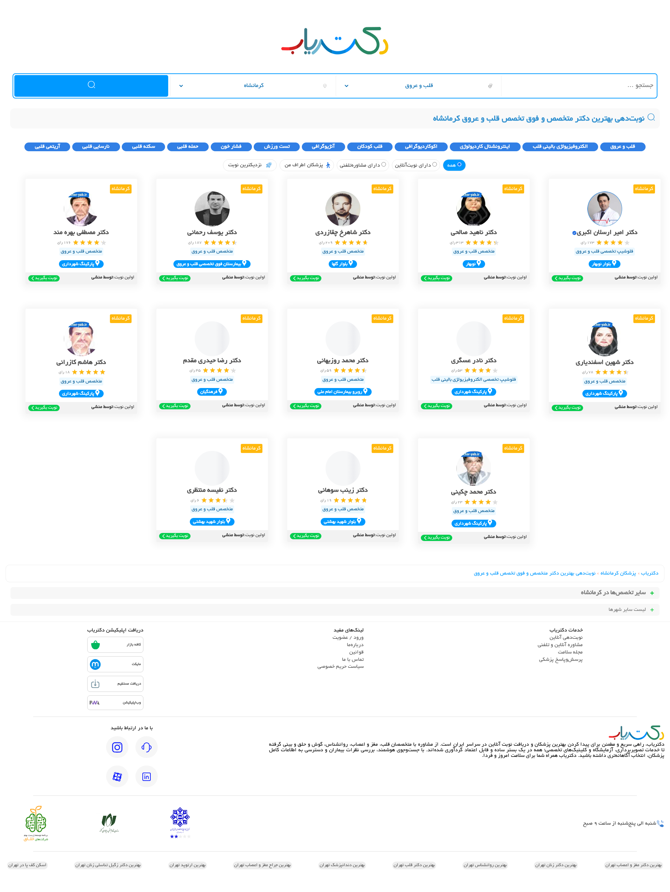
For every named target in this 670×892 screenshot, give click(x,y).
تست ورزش (277, 146)
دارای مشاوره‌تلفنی (360, 165)
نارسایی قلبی (96, 146)
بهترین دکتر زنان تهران (555, 865)
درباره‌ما (355, 645)
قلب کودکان (369, 146)
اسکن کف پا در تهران (27, 865)
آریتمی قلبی (47, 146)
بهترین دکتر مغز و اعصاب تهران (633, 865)
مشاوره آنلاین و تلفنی (560, 645)
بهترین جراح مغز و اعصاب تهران (262, 865)
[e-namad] (180, 823)
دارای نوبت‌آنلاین (413, 165)
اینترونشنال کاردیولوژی (485, 146)
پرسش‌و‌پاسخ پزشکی (561, 660)
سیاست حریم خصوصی (341, 667)
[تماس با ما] (146, 752)
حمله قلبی (187, 146)
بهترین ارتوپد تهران (188, 865)
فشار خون (231, 146)
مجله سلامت (570, 652)
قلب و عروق (622, 146)
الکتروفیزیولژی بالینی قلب (560, 146)
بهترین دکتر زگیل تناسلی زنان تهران (108, 865)
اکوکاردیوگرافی (421, 146)
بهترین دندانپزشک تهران (342, 865)
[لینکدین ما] (146, 781)
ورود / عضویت (348, 638)
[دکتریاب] (335, 54)
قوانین (356, 652)
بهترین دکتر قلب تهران (414, 865)
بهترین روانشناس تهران (485, 865)
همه (452, 165)
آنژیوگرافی (323, 146)
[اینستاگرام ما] (117, 752)
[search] (91, 86)
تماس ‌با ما (353, 660)
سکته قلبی (143, 146)
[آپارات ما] (117, 781)
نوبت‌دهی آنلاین (566, 638)
